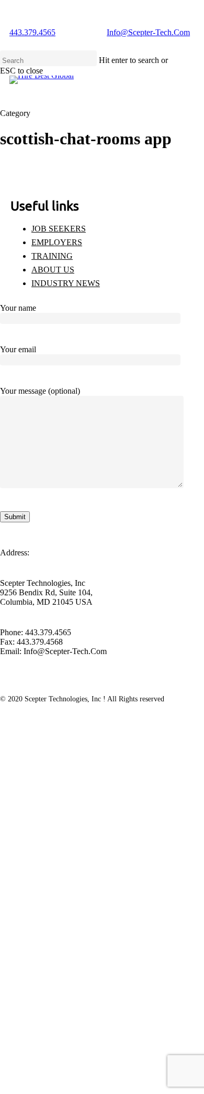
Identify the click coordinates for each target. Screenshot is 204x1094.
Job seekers (58, 228)
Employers (56, 242)
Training (52, 255)
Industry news (65, 283)
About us (52, 269)
